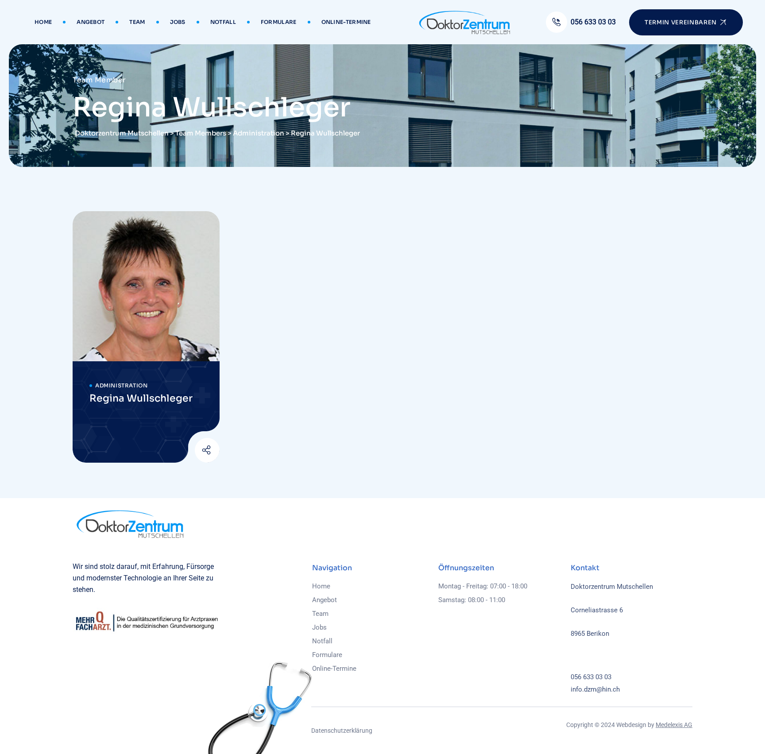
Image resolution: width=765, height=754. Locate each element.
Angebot (90, 22)
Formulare (279, 22)
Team (137, 22)
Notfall (223, 22)
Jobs (177, 22)
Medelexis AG (674, 724)
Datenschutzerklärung (341, 730)
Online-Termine (346, 22)
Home (43, 22)
